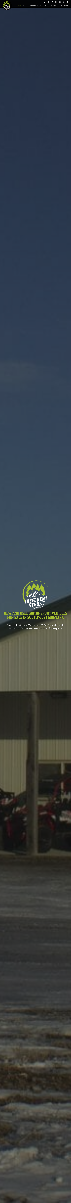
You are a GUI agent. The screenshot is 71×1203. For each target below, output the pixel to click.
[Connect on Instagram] (56, 2)
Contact (66, 5)
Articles (53, 5)
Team (41, 5)
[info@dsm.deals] (48, 2)
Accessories (34, 5)
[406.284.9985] (44, 2)
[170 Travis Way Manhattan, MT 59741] (52, 2)
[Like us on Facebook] (63, 2)
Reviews (46, 5)
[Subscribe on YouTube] (60, 2)
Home (19, 5)
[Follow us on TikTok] (67, 2)
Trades (60, 5)
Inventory (26, 5)
